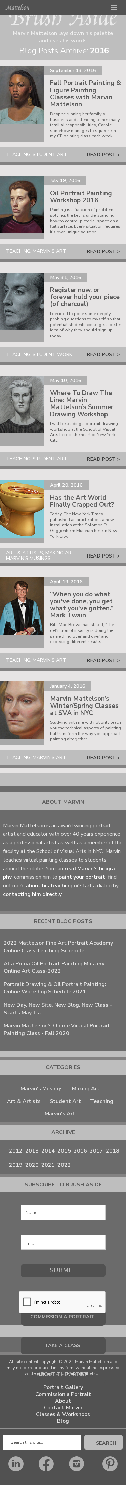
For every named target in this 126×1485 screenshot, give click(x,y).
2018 (112, 1151)
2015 (64, 1151)
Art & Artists (24, 1101)
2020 (32, 1165)
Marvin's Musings (41, 1088)
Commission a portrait (62, 1316)
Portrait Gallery (63, 1387)
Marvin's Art (60, 1113)
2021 (48, 1165)
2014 (48, 1151)
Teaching (101, 1101)
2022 (64, 1165)
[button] (114, 7)
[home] (17, 7)
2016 (80, 1151)
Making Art (86, 1088)
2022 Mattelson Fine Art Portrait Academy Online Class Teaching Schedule (58, 946)
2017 (96, 1151)
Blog (63, 1421)
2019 (16, 1165)
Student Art (65, 1101)
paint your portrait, (82, 877)
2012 (16, 1151)
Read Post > (103, 154)
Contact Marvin (63, 1408)
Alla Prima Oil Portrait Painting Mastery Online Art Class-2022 (54, 967)
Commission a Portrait (63, 1394)
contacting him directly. (33, 894)
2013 (32, 1151)
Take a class (62, 1345)
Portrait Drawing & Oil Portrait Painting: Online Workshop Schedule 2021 (55, 988)
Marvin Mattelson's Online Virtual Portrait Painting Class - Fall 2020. (57, 1029)
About (63, 1401)
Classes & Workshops (63, 1414)
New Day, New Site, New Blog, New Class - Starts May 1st (58, 1008)
